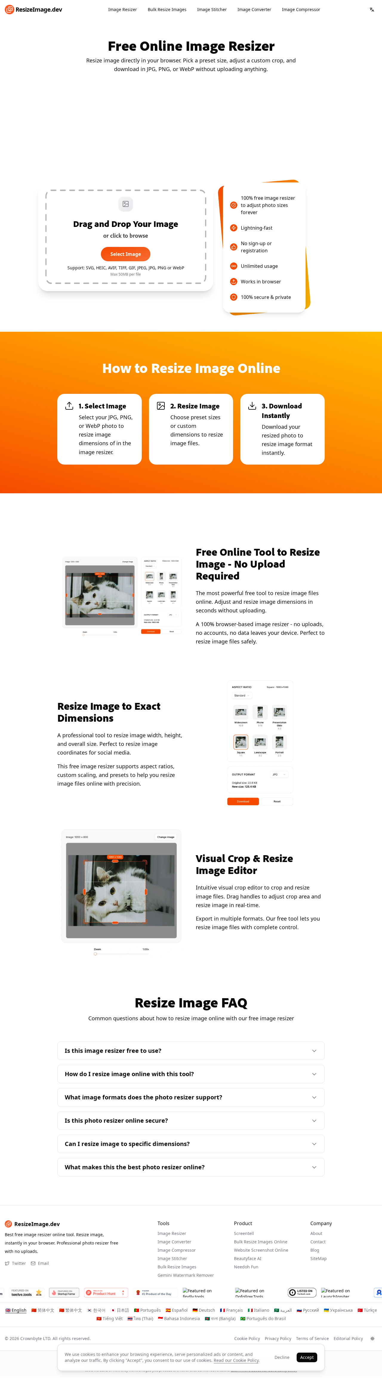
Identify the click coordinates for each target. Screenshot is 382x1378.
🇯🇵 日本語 (119, 1310)
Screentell (244, 1233)
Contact (318, 1242)
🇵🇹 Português (147, 1310)
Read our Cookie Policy (236, 1360)
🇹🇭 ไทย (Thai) (140, 1318)
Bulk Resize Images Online (260, 1242)
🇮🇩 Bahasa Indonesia (179, 1318)
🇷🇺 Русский (308, 1310)
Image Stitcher (212, 9)
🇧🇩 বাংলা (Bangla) (220, 1318)
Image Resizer (122, 9)
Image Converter (254, 9)
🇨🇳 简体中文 (42, 1310)
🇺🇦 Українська (338, 1310)
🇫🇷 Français (231, 1310)
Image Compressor (301, 9)
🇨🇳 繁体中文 (70, 1310)
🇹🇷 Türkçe (367, 1310)
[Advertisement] (191, 128)
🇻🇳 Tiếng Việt (109, 1318)
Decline (282, 1357)
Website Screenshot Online (261, 1250)
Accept (307, 1357)
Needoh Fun (246, 1267)
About (316, 1233)
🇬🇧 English (16, 1310)
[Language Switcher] (371, 9)
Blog (314, 1250)
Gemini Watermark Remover (186, 1275)
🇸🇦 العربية (283, 1310)
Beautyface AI (247, 1258)
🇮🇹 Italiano (258, 1310)
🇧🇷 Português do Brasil (263, 1318)
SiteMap (318, 1258)
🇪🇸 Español (177, 1310)
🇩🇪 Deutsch (203, 1310)
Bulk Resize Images (167, 9)
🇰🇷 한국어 (96, 1310)
